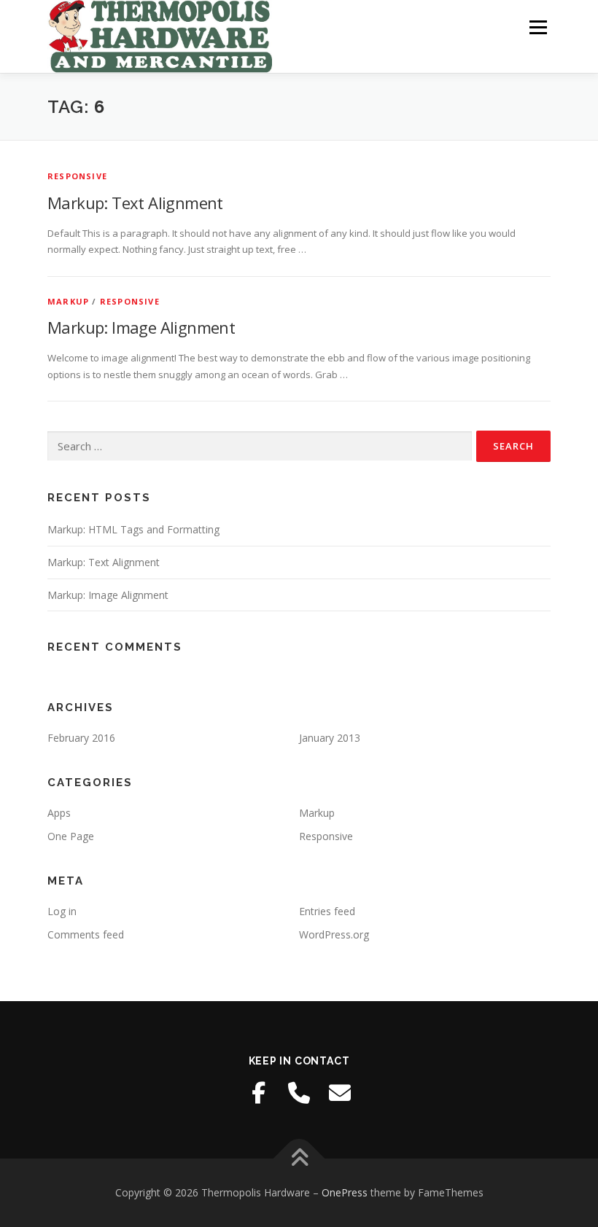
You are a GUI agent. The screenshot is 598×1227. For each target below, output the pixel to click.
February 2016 (81, 738)
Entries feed (327, 911)
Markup (68, 301)
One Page (70, 836)
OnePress (345, 1192)
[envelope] (340, 1093)
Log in (62, 911)
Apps (59, 813)
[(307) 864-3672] (299, 1093)
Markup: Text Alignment (135, 202)
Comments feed (85, 934)
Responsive (77, 175)
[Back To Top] (299, 1158)
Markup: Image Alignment (141, 327)
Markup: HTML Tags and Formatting (133, 529)
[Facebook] (258, 1093)
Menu (538, 27)
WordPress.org (334, 934)
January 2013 (329, 738)
